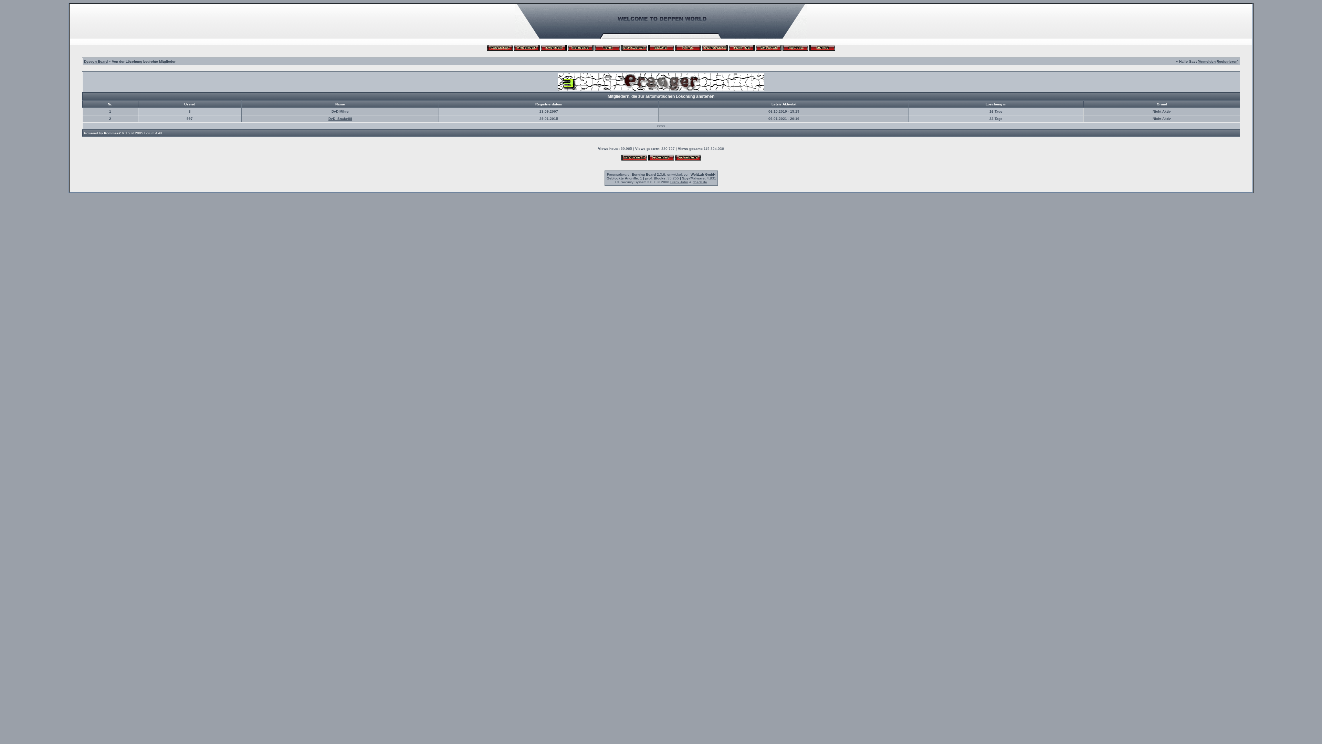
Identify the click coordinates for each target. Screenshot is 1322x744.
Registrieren (1227, 61)
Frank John (679, 182)
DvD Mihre (340, 111)
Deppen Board (96, 61)
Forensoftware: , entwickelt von (661, 174)
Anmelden (1207, 61)
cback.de (700, 182)
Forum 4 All (153, 133)
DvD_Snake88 (340, 119)
